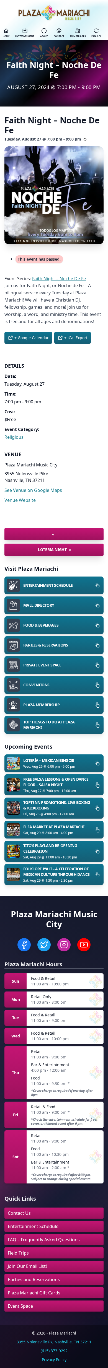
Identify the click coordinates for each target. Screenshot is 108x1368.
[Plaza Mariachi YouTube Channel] (84, 944)
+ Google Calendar (31, 337)
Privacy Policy (54, 1359)
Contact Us (19, 1213)
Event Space (20, 1306)
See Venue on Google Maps (33, 490)
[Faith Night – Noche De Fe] (54, 195)
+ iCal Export (76, 337)
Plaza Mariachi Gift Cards (34, 1293)
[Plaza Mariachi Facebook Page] (24, 944)
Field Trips (18, 1253)
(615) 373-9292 (54, 1350)
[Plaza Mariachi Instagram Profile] (64, 944)
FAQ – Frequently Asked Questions (44, 1240)
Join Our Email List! (27, 1266)
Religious (14, 437)
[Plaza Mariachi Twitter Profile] (44, 944)
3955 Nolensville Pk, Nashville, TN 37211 (54, 1341)
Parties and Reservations (34, 1279)
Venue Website (20, 500)
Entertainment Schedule (33, 1226)
